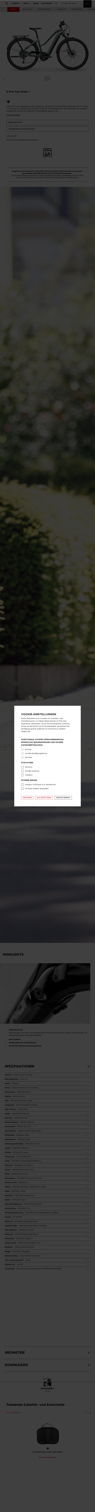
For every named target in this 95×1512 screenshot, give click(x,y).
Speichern (27, 797)
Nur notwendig (63, 797)
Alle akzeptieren (44, 797)
